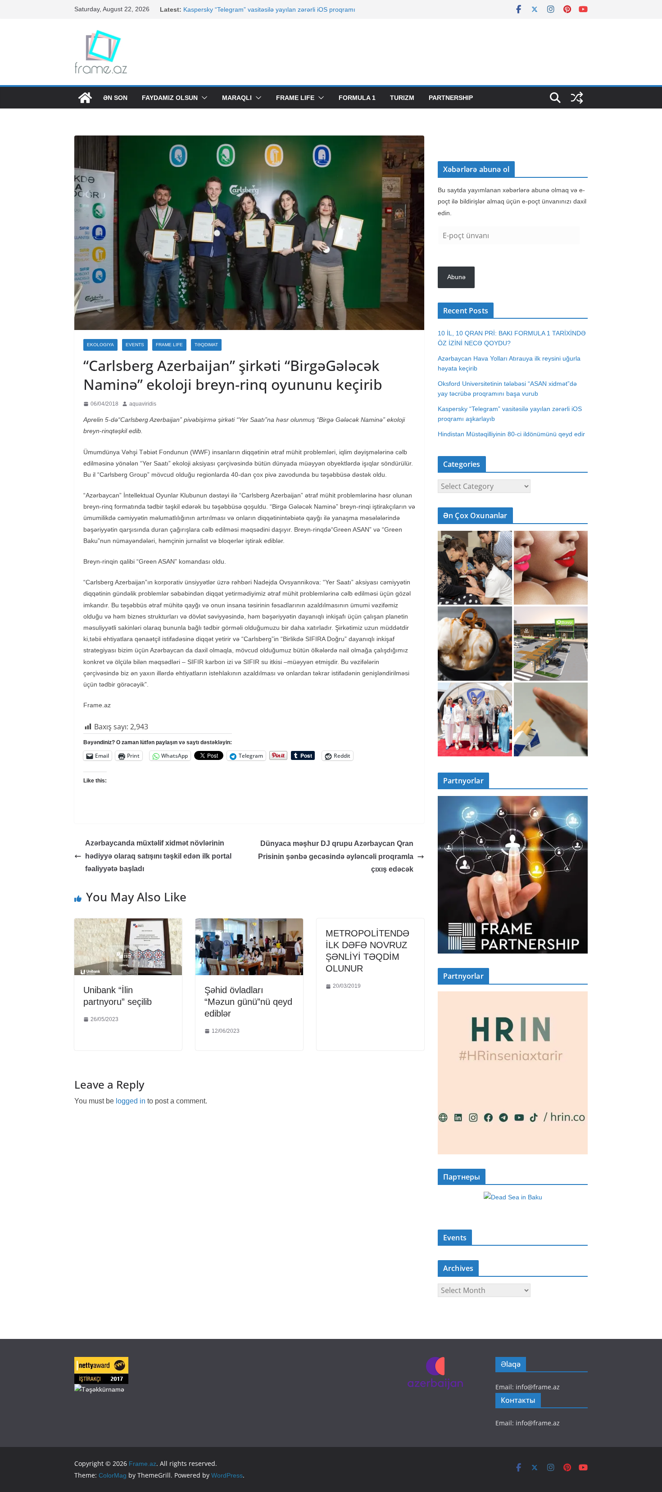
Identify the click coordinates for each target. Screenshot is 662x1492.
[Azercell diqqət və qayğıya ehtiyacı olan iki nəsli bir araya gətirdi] (475, 568)
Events (135, 344)
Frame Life (295, 97)
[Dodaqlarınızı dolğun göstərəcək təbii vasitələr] (551, 568)
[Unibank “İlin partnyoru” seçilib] (128, 925)
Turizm (402, 97)
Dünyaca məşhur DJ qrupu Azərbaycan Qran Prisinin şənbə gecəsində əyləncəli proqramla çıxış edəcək (335, 856)
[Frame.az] (85, 98)
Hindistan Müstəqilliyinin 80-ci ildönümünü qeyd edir (511, 434)
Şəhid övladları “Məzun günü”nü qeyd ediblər (248, 1001)
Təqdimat (206, 344)
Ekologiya (100, 344)
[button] (203, 97)
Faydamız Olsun (170, 97)
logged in (130, 1101)
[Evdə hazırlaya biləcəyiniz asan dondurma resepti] (475, 643)
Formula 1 (357, 97)
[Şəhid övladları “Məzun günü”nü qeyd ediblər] (249, 925)
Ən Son (115, 97)
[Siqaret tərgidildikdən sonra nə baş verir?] (551, 720)
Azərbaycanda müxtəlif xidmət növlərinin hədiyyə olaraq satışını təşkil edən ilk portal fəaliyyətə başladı (158, 856)
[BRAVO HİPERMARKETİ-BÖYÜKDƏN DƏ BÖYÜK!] (551, 643)
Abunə (456, 276)
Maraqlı (237, 97)
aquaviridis (142, 404)
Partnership (451, 97)
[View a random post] (577, 98)
